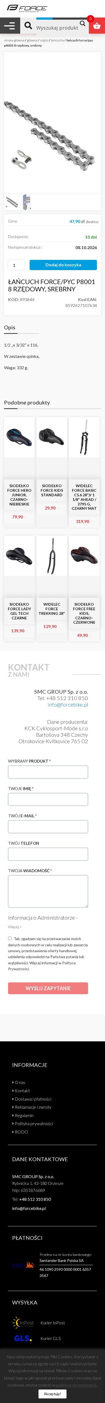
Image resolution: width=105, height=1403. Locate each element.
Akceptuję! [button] (52, 1394)
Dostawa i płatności (33, 1098)
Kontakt (22, 1090)
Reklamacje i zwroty (33, 1106)
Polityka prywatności (34, 1123)
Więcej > (15, 926)
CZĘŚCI (44, 40)
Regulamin (24, 1115)
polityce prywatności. (76, 1385)
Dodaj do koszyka (63, 264)
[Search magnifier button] (84, 23)
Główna (32, 40)
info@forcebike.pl (68, 704)
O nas (20, 1082)
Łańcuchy (57, 40)
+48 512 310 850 (35, 1199)
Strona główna (14, 40)
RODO (21, 1131)
